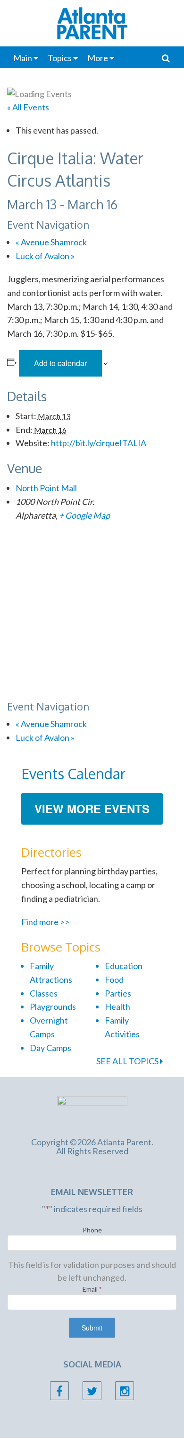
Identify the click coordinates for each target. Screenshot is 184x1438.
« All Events (28, 107)
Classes (44, 993)
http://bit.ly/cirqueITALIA (98, 443)
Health (117, 1006)
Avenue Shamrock (51, 242)
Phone (92, 1230)
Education (123, 966)
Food (114, 979)
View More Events (92, 808)
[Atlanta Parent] (92, 1110)
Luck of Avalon (45, 256)
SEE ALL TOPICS (128, 1061)
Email (92, 1289)
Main (22, 58)
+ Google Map (84, 515)
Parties (118, 993)
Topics (60, 58)
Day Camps (50, 1048)
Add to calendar (60, 363)
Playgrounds (53, 1006)
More (97, 58)
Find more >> (45, 922)
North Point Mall (46, 488)
